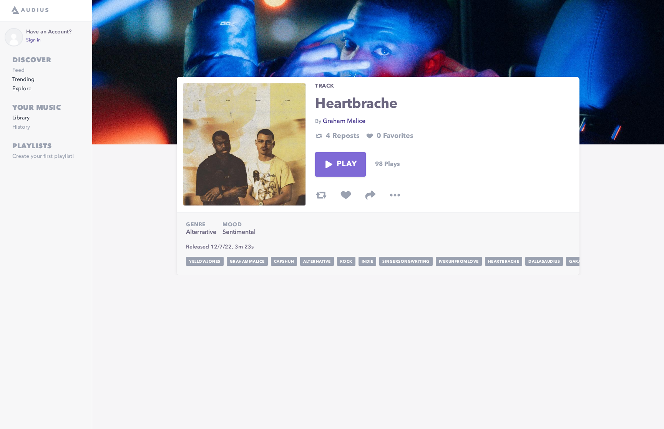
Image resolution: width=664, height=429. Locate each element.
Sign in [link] (33, 40)
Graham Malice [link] (344, 121)
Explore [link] (22, 88)
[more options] (395, 195)
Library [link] (21, 118)
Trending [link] (23, 79)
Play (347, 164)
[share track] (370, 195)
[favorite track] (346, 195)
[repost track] (321, 195)
